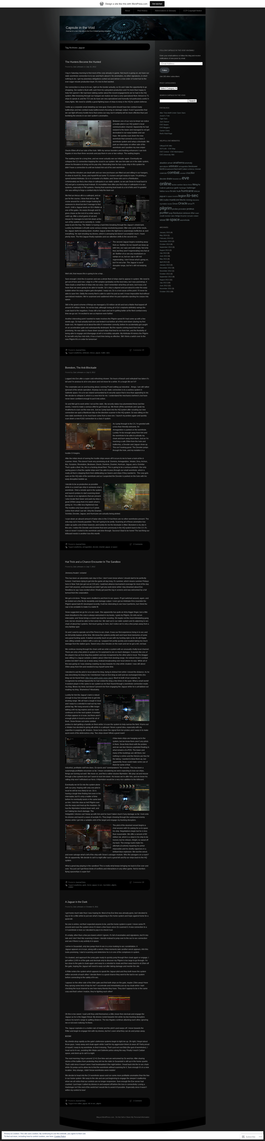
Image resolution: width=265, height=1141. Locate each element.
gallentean (170, 188)
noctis (169, 204)
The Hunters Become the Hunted (83, 62)
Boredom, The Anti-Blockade (80, 367)
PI (193, 204)
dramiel (102, 547)
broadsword (169, 169)
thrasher (184, 216)
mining (189, 200)
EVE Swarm (164, 125)
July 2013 (163, 253)
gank (84, 885)
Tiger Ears (163, 119)
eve (180, 179)
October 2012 (165, 274)
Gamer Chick (165, 131)
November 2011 (165, 288)
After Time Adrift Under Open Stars (173, 113)
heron (89, 885)
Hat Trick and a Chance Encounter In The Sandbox (93, 562)
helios (162, 191)
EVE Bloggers (165, 127)
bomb (162, 169)
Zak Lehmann (78, 67)
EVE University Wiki (167, 155)
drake (169, 178)
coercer (163, 173)
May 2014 (163, 235)
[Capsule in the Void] (132, 28)
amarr (170, 163)
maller (103, 353)
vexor (163, 219)
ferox (190, 185)
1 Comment (137, 1101)
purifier (164, 212)
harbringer (191, 188)
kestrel (175, 196)
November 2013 (166, 241)
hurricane (187, 190)
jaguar (98, 353)
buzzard (177, 169)
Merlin (183, 200)
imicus (92, 353)
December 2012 (166, 268)
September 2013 (166, 247)
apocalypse (164, 166)
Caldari (184, 169)
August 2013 (164, 250)
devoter (95, 547)
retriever (186, 213)
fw (199, 185)
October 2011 (165, 291)
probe (175, 209)
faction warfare (177, 185)
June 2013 (163, 256)
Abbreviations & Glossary (165, 11)
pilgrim (113, 885)
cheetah (198, 169)
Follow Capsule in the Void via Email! (177, 50)
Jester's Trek (165, 116)
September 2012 (166, 277)
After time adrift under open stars (98, 678)
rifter (193, 213)
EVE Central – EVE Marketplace (171, 152)
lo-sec (100, 885)
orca (190, 203)
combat (173, 173)
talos (108, 353)
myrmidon (107, 885)
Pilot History (142, 11)
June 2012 (163, 285)
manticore (174, 199)
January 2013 (165, 265)
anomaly (188, 163)
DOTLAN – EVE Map (167, 149)
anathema (78, 353)
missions (195, 200)
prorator (182, 209)
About (127, 11)
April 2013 (163, 262)
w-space (114, 547)
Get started (157, 4)
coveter (183, 173)
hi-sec (173, 191)
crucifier (190, 172)
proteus (190, 208)
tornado (190, 216)
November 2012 (166, 271)
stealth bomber (165, 216)
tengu (177, 216)
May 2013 (163, 259)
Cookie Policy (60, 1136)
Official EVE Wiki (166, 146)
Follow (164, 70)
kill (89, 1103)
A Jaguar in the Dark (76, 902)
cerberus (191, 169)
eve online (78, 1103)
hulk (179, 191)
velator (70, 887)
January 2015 (165, 232)
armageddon (87, 547)
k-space (169, 196)
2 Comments (138, 544)
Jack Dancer (164, 122)
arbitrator (86, 353)
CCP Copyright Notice (192, 11)
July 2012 (163, 283)
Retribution (177, 213)
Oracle (182, 203)
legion (182, 196)
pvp (171, 213)
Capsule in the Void (80, 28)
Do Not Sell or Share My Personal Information (132, 1117)
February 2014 (165, 238)
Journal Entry (81, 350)
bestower (193, 166)
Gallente (163, 188)
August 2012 (164, 280)
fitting (195, 184)
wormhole (185, 220)
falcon (185, 185)
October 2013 (165, 244)
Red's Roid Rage (166, 133)
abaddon (163, 163)
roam (197, 213)
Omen (175, 204)
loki (161, 199)
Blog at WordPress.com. (105, 1117)
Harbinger (182, 188)
